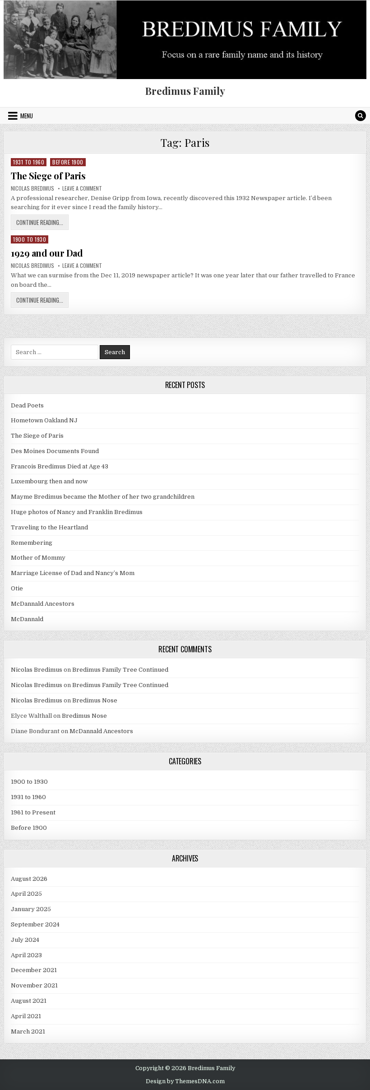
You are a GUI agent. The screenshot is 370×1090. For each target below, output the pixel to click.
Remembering (31, 542)
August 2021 (28, 1000)
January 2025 (31, 909)
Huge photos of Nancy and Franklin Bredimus (77, 512)
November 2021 (34, 985)
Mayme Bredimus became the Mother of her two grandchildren (102, 496)
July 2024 (25, 939)
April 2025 (26, 893)
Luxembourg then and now (49, 481)
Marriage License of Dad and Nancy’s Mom (72, 573)
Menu (26, 115)
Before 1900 (67, 162)
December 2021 (34, 970)
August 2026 (29, 878)
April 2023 (26, 955)
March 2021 (28, 1031)
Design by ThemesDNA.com (185, 1081)
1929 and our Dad (47, 253)
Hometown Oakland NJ (44, 420)
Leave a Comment (82, 188)
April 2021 (26, 1016)
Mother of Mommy (38, 557)
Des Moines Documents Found (55, 451)
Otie (17, 588)
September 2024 (35, 924)
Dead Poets (27, 405)
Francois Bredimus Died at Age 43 (59, 466)
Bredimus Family (185, 91)
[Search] (360, 115)
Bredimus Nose (94, 700)
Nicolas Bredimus (32, 188)
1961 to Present (33, 812)
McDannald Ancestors (42, 603)
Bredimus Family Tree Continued (120, 669)
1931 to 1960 (28, 162)
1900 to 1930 (29, 239)
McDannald (27, 619)
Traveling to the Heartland (49, 527)
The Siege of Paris (48, 175)
